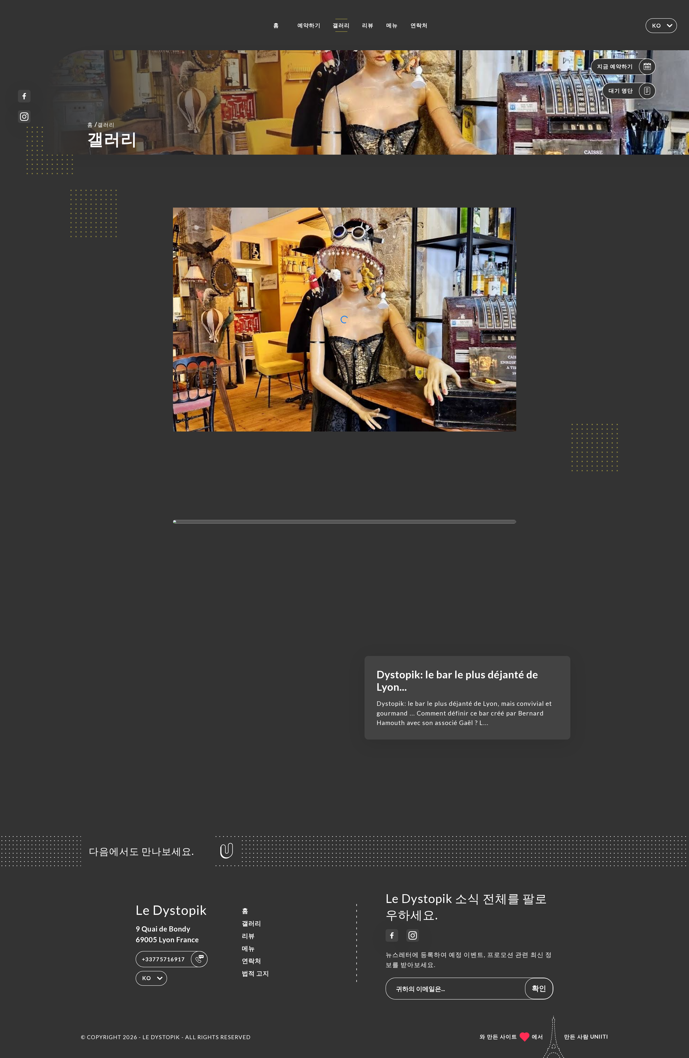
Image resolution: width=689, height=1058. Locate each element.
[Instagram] (24, 116)
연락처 (419, 25)
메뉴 (392, 25)
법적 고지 (255, 973)
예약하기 (308, 25)
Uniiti (599, 1036)
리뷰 (368, 25)
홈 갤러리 (101, 124)
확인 (539, 988)
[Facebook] (24, 96)
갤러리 (341, 25)
